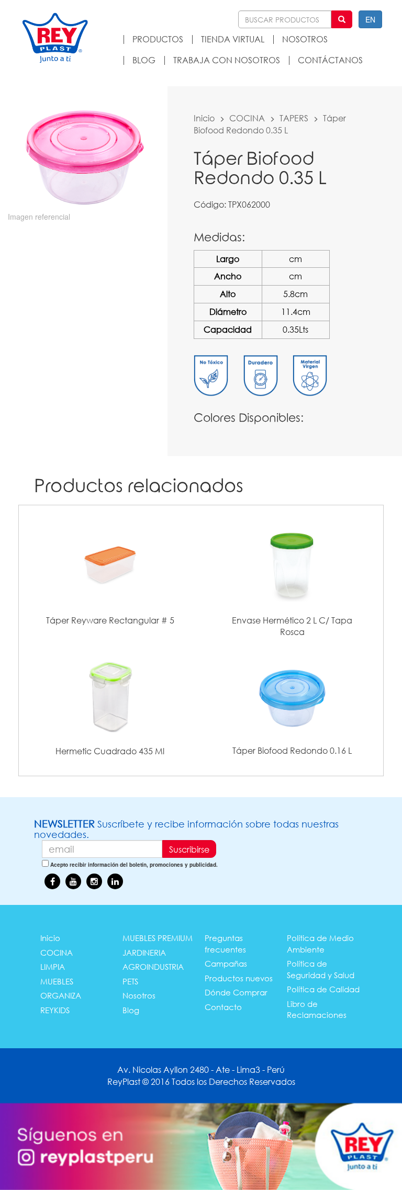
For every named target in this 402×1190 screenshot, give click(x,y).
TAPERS (294, 117)
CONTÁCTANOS (330, 59)
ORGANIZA (60, 995)
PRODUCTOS (157, 38)
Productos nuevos (239, 978)
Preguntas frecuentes (225, 943)
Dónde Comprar (236, 992)
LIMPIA (52, 966)
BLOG (143, 59)
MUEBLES (56, 981)
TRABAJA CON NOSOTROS (226, 59)
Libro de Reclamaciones (317, 1009)
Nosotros (138, 995)
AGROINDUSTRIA (153, 966)
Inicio (204, 117)
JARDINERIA (144, 952)
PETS (130, 981)
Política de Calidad (323, 989)
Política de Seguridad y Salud (320, 969)
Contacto (223, 1007)
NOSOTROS (305, 38)
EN (370, 19)
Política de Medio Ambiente (320, 943)
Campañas (226, 963)
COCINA (247, 117)
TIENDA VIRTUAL (232, 38)
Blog (130, 1010)
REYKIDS (55, 1010)
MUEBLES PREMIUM (157, 938)
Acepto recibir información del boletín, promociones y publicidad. (134, 864)
